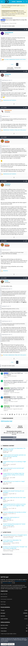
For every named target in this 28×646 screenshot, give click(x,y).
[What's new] (23, 1)
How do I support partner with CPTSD (14, 406)
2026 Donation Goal (6, 421)
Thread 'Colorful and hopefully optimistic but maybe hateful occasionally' (14, 455)
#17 (26, 241)
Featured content (8, 488)
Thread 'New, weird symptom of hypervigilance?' (11, 518)
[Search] (26, 1)
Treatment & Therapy (8, 537)
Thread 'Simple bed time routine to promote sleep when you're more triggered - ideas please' (14, 505)
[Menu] (1, 1)
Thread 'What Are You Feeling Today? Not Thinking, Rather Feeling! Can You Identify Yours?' (13, 475)
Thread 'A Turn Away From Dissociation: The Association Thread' (14, 449)
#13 (26, 71)
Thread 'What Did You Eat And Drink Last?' (13, 468)
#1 (26, 29)
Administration (4, 596)
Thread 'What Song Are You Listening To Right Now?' (14, 462)
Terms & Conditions (7, 582)
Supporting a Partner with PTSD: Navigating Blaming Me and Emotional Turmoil (14, 389)
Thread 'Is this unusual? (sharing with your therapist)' (13, 491)
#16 (26, 181)
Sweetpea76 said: (5, 306)
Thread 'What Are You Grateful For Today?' (14, 481)
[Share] (24, 29)
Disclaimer (17, 581)
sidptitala (6, 383)
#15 (26, 137)
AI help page (13, 12)
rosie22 (25, 618)
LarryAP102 (6, 401)
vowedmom (6, 392)
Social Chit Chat (6, 544)
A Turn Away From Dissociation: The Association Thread (12, 540)
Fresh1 (5, 376)
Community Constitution (6, 599)
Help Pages (3, 601)
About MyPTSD (4, 594)
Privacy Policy (23, 581)
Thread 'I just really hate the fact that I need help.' (14, 498)
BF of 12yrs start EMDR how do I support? (13, 373)
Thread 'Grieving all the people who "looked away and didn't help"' (14, 524)
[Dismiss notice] (26, 5)
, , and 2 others (15, 59)
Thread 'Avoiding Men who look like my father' (14, 512)
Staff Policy (3, 604)
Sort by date (10, 67)
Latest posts (7, 532)
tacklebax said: (5, 116)
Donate (14, 439)
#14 (26, 107)
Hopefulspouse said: (6, 80)
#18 (26, 278)
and (9, 100)
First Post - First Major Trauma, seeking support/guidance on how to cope (14, 398)
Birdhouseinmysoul (8, 409)
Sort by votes (18, 67)
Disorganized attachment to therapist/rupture (15, 535)
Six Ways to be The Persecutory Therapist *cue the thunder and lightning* (15, 547)
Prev (12, 64)
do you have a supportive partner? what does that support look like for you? (15, 381)
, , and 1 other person (14, 130)
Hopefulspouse (5, 23)
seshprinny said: (5, 249)
